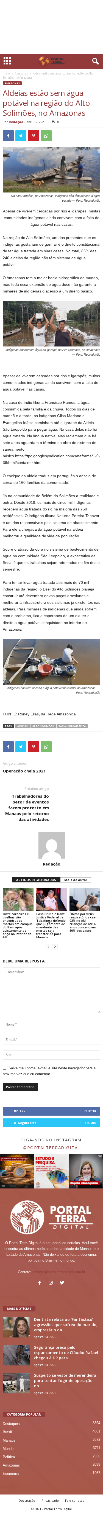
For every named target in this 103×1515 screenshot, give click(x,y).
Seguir (90, 1123)
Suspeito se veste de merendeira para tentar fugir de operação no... (65, 1380)
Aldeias (22, 726)
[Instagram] (52, 1283)
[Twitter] (63, 1283)
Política (9, 1457)
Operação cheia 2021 (24, 771)
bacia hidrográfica (72, 726)
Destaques (11, 1424)
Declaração (27, 1500)
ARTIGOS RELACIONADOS (36, 880)
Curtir (90, 1111)
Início (6, 73)
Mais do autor (75, 880)
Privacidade (50, 1500)
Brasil (7, 1432)
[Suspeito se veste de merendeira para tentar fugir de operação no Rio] (16, 1383)
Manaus (9, 1440)
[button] (94, 61)
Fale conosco (74, 1500)
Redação (16, 122)
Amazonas (21, 73)
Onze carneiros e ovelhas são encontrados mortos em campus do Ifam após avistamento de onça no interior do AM (17, 925)
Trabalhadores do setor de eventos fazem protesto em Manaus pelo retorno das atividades (27, 807)
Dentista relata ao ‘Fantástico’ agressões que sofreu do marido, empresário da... (66, 1324)
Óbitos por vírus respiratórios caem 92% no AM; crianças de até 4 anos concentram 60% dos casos (84, 922)
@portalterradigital (51, 1147)
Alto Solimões (43, 726)
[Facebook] (40, 1283)
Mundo (8, 1449)
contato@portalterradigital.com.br (58, 1272)
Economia (11, 1474)
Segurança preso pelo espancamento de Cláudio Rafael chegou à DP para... (66, 1352)
